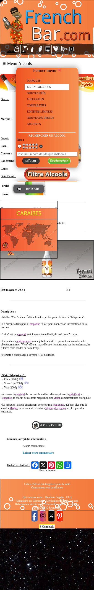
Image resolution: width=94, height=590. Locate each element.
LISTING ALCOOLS (39, 87)
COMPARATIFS (36, 105)
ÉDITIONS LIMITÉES (40, 111)
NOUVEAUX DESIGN (40, 117)
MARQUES (34, 80)
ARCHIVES (34, 124)
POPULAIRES (35, 99)
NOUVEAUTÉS (36, 93)
